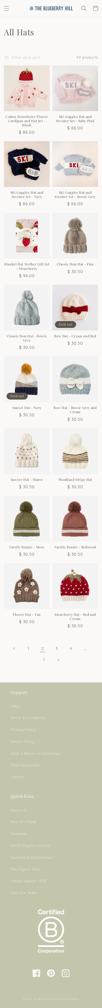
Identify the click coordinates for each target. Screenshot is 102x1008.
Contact (17, 776)
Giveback (18, 833)
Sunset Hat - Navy (26, 408)
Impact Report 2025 (28, 881)
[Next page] (58, 660)
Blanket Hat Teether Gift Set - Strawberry (26, 266)
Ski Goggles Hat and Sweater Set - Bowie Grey (75, 194)
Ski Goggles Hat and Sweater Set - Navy (26, 194)
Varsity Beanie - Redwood (75, 547)
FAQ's (15, 706)
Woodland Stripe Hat (75, 479)
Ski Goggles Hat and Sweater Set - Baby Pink (75, 119)
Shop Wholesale (24, 765)
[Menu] (6, 8)
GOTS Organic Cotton (30, 845)
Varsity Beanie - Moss (26, 547)
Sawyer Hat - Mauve (27, 479)
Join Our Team (23, 892)
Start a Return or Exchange (35, 753)
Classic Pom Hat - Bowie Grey (27, 338)
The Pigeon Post (25, 869)
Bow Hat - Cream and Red (75, 336)
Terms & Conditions (28, 717)
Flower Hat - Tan (27, 614)
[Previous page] (14, 648)
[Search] (84, 8)
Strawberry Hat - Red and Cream (75, 616)
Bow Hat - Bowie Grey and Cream (75, 410)
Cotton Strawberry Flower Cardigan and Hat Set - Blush (26, 121)
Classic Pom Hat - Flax (75, 264)
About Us (18, 810)
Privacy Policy (22, 729)
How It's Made (23, 821)
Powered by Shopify (67, 999)
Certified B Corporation (31, 857)
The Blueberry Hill (43, 999)
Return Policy (22, 741)
